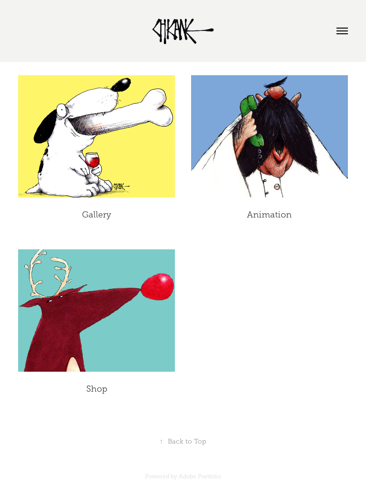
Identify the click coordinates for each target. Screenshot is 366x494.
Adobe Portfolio (200, 476)
